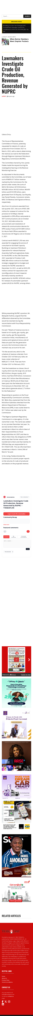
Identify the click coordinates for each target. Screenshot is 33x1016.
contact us (11, 996)
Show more (6, 524)
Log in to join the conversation (16, 514)
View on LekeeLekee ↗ (25, 497)
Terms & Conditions (7, 982)
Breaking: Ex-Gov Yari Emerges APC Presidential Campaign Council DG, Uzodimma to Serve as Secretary (14, 27)
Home (3, 976)
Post (28, 549)
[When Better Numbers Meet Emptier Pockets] (5, 41)
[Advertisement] (16, 480)
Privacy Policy (5, 980)
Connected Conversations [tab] (24, 537)
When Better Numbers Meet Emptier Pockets (19, 40)
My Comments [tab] (13, 537)
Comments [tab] (6, 536)
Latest (4, 96)
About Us (4, 978)
